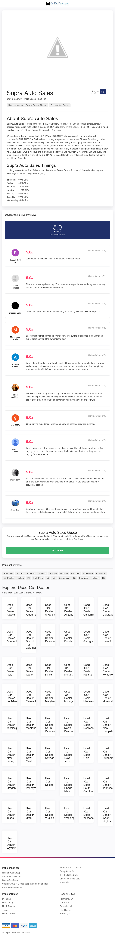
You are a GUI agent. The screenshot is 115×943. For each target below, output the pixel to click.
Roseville (31, 573)
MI (28, 577)
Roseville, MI (66, 906)
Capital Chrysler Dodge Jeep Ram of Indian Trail (25, 883)
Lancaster (100, 573)
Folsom (95, 577)
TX (74, 577)
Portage (53, 573)
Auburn (19, 573)
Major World (65, 882)
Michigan (6, 898)
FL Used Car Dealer (60, 105)
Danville (64, 573)
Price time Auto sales (12, 887)
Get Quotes (57, 550)
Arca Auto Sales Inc (11, 876)
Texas (5, 910)
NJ (48, 577)
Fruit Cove (38, 577)
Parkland (75, 573)
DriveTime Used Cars (70, 878)
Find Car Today (23, 932)
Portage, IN (65, 913)
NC (103, 577)
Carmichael (64, 577)
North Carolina (9, 913)
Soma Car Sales (10, 880)
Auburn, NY (65, 902)
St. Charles (9, 577)
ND (54, 577)
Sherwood (83, 577)
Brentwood (88, 573)
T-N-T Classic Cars (69, 875)
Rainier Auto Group (11, 872)
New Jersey (7, 902)
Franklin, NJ (65, 910)
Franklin (42, 573)
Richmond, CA (66, 898)
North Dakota (8, 906)
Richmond (8, 573)
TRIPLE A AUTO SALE (70, 867)
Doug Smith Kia (67, 871)
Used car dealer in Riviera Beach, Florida (27, 105)
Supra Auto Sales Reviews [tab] (20, 214)
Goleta (21, 577)
